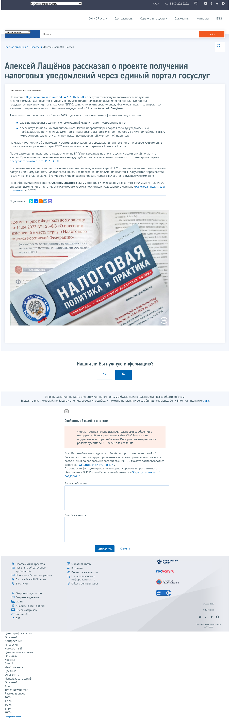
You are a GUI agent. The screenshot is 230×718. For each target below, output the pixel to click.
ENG (219, 18)
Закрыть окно (14, 716)
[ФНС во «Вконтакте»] (205, 3)
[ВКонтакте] (36, 201)
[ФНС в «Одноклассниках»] (211, 3)
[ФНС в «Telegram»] (217, 3)
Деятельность (124, 18)
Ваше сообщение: (76, 483)
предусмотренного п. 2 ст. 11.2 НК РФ (34, 161)
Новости (34, 47)
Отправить (105, 549)
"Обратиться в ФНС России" (96, 465)
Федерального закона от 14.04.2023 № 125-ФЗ (56, 97)
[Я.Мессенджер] (31, 201)
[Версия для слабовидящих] (156, 3)
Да (123, 373)
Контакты (203, 18)
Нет (105, 373)
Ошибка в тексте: (75, 515)
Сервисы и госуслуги (153, 18)
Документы (182, 18)
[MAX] (50, 201)
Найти (212, 34)
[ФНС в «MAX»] (222, 3)
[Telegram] (45, 201)
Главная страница (15, 47)
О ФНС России (98, 18)
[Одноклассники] (41, 201)
